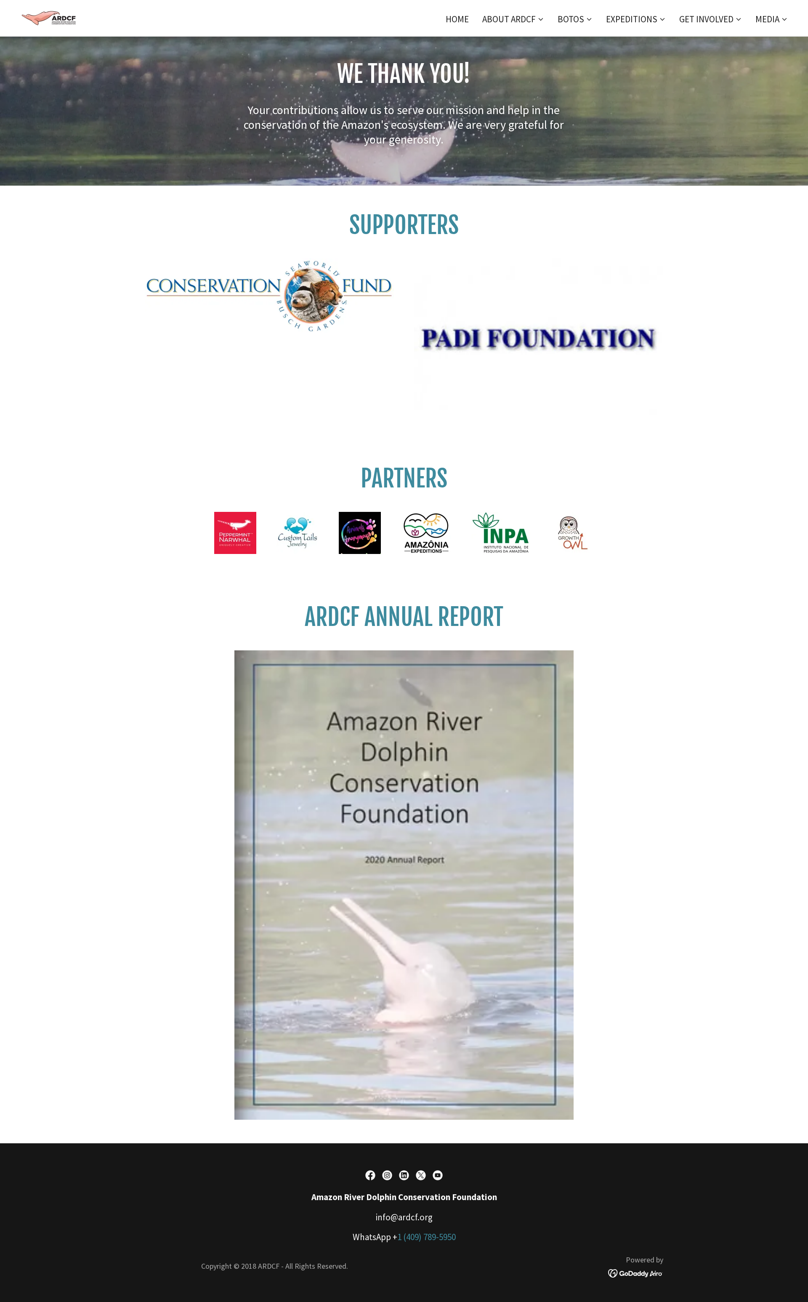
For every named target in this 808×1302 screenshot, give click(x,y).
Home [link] (457, 19)
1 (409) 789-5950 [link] (426, 1237)
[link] (50, 17)
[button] (513, 19)
